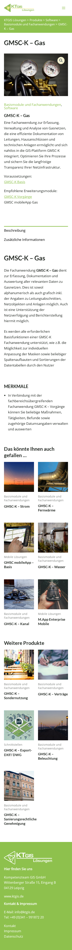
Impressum (12, 931)
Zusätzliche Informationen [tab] (24, 239)
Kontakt (10, 926)
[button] (61, 60)
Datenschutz (13, 936)
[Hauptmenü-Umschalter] (63, 8)
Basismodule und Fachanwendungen (32, 104)
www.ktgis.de (14, 896)
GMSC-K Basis (14, 182)
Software (11, 108)
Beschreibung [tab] (14, 230)
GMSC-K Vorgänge (18, 196)
